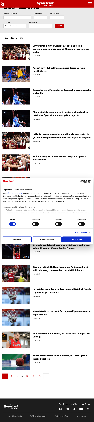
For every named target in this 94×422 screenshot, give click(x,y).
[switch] (35, 224)
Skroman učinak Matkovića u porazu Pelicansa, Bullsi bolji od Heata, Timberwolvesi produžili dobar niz (60, 269)
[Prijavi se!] (3, 4)
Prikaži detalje (81, 232)
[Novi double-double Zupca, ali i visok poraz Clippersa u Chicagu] (16, 340)
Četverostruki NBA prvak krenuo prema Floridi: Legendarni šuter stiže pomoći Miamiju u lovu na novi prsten (61, 49)
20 (39, 376)
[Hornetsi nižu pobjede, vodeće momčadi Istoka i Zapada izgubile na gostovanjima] (16, 295)
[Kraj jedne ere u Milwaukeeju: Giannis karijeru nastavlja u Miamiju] (16, 96)
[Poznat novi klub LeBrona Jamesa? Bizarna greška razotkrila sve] (16, 74)
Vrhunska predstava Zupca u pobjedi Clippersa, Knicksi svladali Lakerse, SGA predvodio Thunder (61, 246)
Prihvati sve (77, 239)
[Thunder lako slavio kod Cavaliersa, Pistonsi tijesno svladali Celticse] (16, 362)
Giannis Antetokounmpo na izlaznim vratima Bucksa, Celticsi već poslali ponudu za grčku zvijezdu (60, 114)
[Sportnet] (45, 4)
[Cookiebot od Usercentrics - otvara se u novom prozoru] (81, 181)
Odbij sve (17, 239)
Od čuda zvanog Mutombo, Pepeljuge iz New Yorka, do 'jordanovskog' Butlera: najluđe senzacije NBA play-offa (62, 136)
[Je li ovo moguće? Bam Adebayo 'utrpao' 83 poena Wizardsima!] (16, 162)
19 (33, 376)
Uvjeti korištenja (15, 416)
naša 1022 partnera (14, 193)
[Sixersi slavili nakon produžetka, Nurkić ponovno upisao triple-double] (16, 317)
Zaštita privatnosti (38, 416)
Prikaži (59, 26)
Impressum (81, 416)
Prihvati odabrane (47, 239)
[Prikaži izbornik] (90, 4)
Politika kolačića (61, 416)
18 (27, 376)
